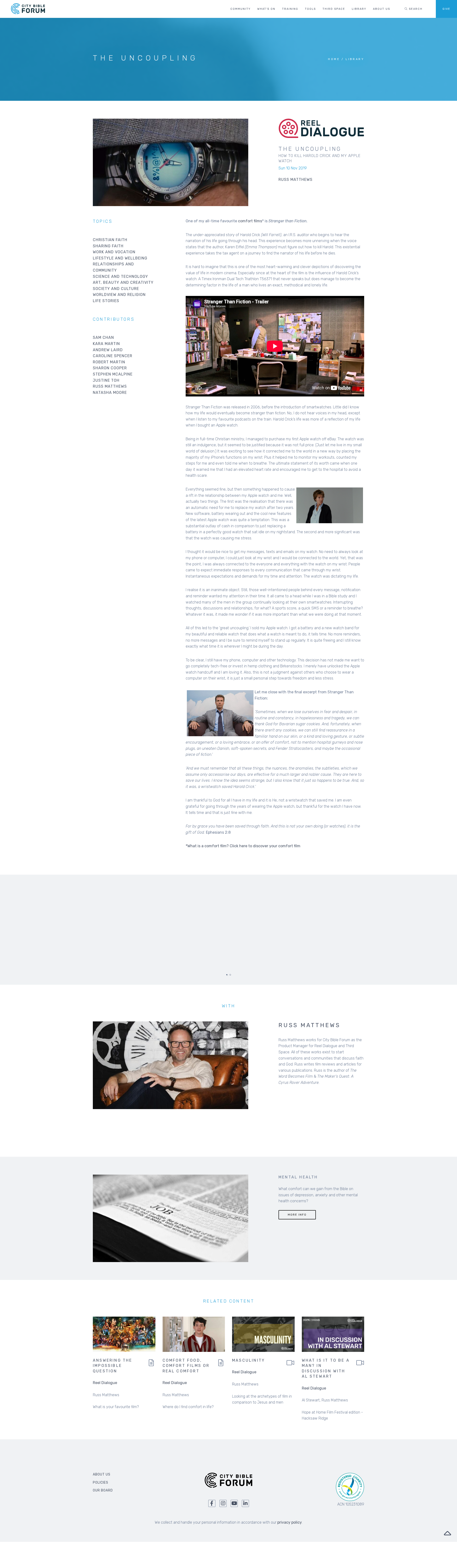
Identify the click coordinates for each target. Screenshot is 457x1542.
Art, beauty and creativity (123, 282)
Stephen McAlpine (113, 374)
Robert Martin (109, 362)
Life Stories (106, 301)
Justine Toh (106, 380)
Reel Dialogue (105, 1382)
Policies (100, 1483)
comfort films (250, 221)
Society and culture (116, 288)
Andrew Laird (108, 350)
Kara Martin (106, 343)
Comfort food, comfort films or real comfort (186, 1365)
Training (290, 8)
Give (446, 8)
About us (381, 8)
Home (334, 59)
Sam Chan (103, 337)
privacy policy (289, 1522)
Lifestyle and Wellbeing (120, 258)
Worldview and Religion (119, 294)
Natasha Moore (110, 392)
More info (297, 1214)
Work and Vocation (114, 252)
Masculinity (248, 1360)
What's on (266, 8)
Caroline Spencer (112, 356)
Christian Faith (110, 240)
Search (415, 8)
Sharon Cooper (110, 368)
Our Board (103, 1490)
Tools (310, 8)
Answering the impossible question (112, 1365)
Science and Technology (120, 276)
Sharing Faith (108, 246)
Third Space (334, 8)
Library (359, 8)
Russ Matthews (110, 386)
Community (240, 8)
